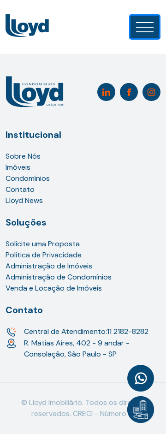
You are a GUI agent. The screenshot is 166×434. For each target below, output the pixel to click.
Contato (20, 189)
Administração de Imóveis (49, 266)
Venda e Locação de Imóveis (54, 288)
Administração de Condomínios (59, 277)
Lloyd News (24, 200)
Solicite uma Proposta (43, 244)
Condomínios (28, 178)
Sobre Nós (23, 156)
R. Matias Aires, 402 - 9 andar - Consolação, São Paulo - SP (77, 348)
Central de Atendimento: (86, 331)
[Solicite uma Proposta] (140, 409)
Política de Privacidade (44, 255)
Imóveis (18, 167)
